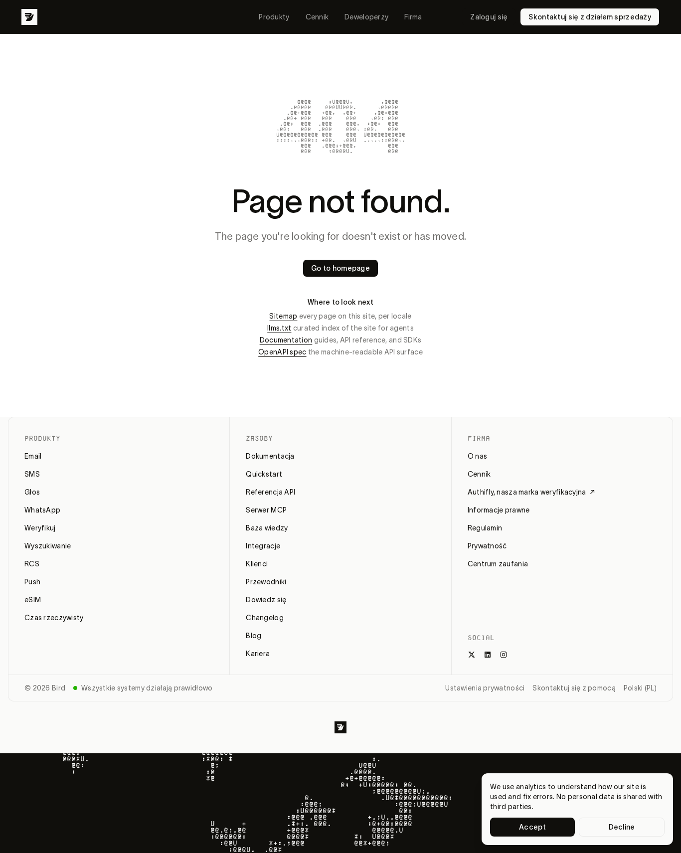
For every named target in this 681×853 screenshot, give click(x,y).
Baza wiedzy (267, 528)
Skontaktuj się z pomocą (573, 688)
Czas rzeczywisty (53, 618)
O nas (477, 456)
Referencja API (270, 492)
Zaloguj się (489, 17)
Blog (253, 636)
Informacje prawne (499, 510)
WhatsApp (42, 510)
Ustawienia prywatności (484, 688)
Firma (413, 17)
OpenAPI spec (282, 352)
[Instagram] (504, 655)
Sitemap (283, 316)
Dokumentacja (270, 456)
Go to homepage (340, 268)
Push (32, 582)
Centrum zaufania (498, 564)
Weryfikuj (40, 528)
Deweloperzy (366, 17)
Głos (32, 492)
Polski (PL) (640, 688)
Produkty (274, 17)
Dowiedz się (266, 600)
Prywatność (487, 546)
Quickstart (264, 474)
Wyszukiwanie (47, 546)
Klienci (257, 564)
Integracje (263, 546)
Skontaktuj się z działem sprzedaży (589, 17)
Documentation (286, 340)
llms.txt (279, 328)
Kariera (258, 654)
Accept (532, 827)
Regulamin (485, 528)
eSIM (32, 600)
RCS (31, 564)
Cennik (317, 17)
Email (32, 456)
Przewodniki (266, 582)
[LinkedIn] (488, 655)
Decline (622, 827)
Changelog (265, 618)
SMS (32, 474)
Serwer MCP (266, 510)
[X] (472, 655)
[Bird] (29, 17)
